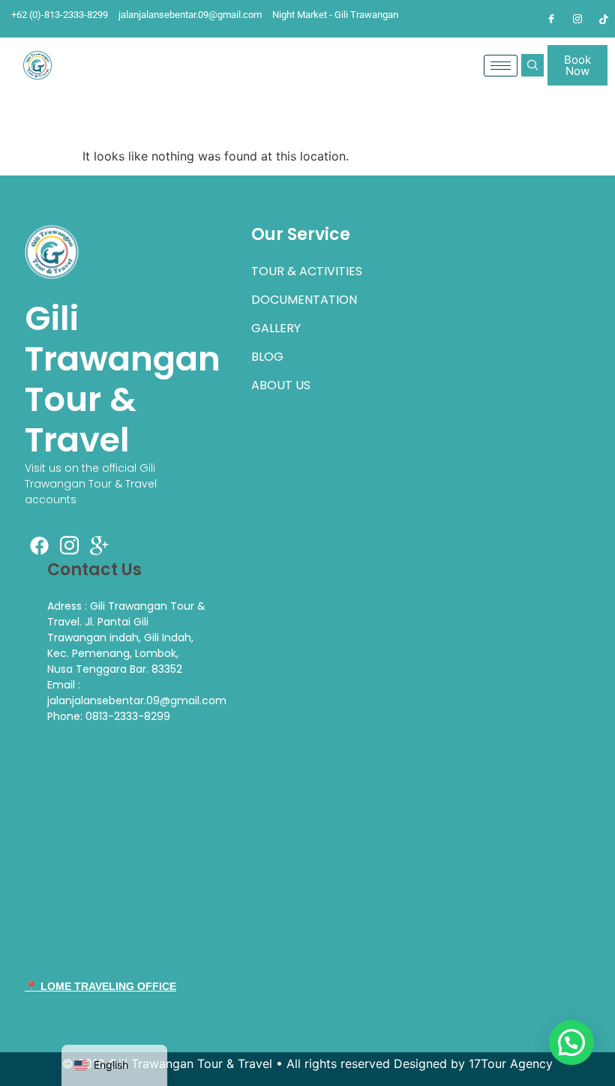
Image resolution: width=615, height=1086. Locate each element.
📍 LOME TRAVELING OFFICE (100, 986)
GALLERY (276, 328)
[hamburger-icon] (501, 65)
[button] (532, 65)
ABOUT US (280, 385)
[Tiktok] (603, 19)
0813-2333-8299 (128, 716)
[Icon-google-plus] (100, 545)
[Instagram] (577, 19)
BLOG (267, 356)
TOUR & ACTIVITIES (306, 271)
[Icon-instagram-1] (70, 545)
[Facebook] (551, 19)
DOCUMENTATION (304, 299)
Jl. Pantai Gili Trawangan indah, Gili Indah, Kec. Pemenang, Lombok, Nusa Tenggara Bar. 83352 (120, 645)
